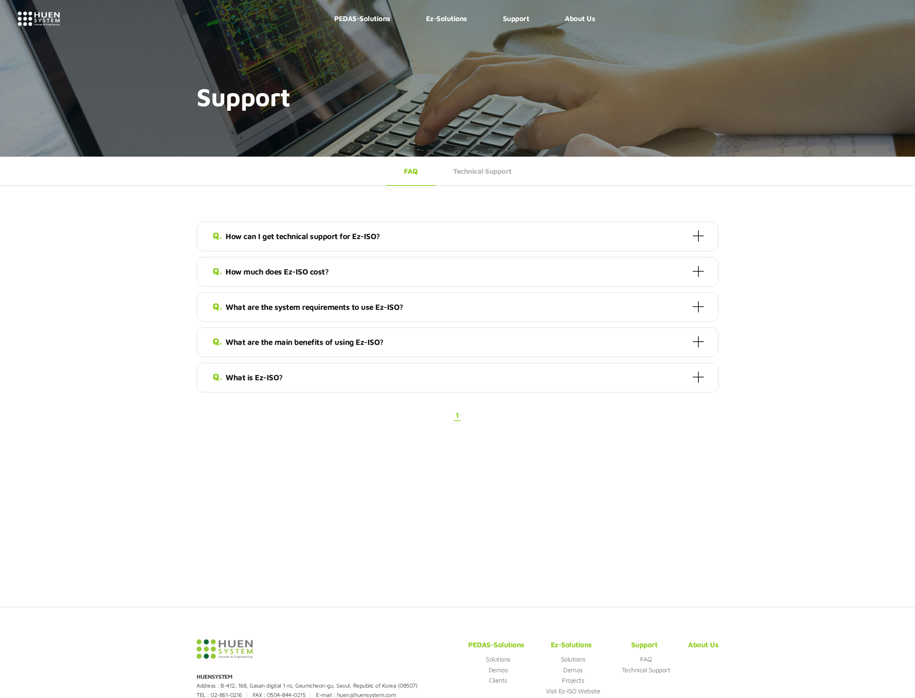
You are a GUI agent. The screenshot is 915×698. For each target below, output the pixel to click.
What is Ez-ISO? (254, 377)
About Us (580, 18)
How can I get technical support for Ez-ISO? (303, 236)
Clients (498, 680)
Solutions (498, 659)
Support (516, 18)
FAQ (411, 171)
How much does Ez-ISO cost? (277, 271)
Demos (498, 670)
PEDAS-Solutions (362, 18)
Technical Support (482, 171)
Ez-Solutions (446, 18)
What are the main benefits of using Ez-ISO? (305, 342)
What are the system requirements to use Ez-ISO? (314, 307)
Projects (573, 680)
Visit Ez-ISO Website (573, 691)
